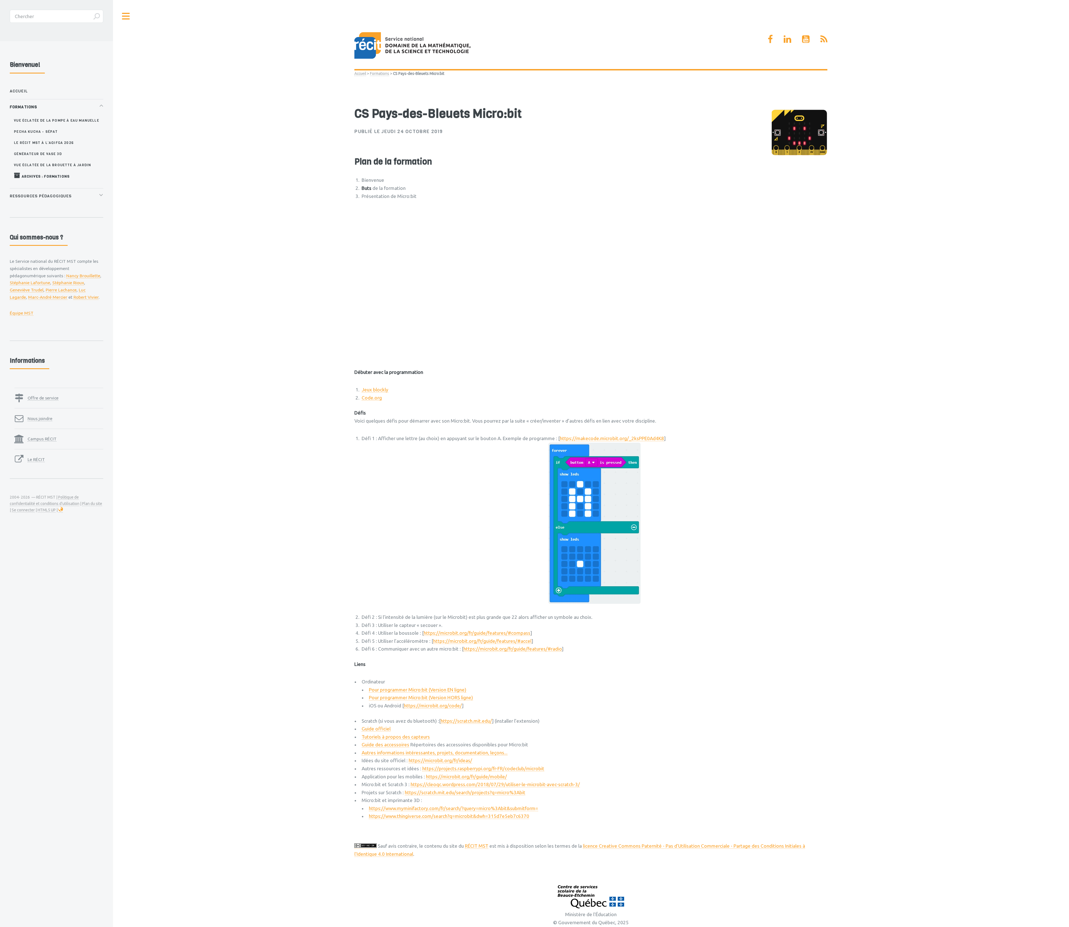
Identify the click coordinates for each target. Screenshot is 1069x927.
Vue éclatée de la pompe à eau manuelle (56, 120)
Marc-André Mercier (47, 297)
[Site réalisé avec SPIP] (60, 510)
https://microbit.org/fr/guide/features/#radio (513, 648)
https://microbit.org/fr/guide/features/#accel (482, 641)
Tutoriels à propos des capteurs (396, 736)
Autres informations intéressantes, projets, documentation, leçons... (434, 752)
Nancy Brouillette (83, 275)
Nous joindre (40, 418)
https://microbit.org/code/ (433, 705)
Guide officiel (376, 728)
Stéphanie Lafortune (30, 282)
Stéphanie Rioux (68, 282)
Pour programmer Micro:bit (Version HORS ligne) (421, 697)
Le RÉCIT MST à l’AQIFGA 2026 (44, 142)
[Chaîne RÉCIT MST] (806, 39)
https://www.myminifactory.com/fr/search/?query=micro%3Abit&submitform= (453, 808)
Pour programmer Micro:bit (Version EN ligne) (417, 689)
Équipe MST (21, 312)
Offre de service (43, 397)
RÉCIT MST (476, 845)
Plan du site (92, 503)
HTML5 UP (47, 510)
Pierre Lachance (61, 289)
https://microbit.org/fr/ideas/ (440, 760)
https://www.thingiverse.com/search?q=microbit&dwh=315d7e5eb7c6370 (449, 816)
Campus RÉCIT (42, 438)
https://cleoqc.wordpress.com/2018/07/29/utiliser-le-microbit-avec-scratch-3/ (495, 784)
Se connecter (23, 510)
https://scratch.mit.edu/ (466, 721)
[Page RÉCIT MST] (770, 39)
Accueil (360, 73)
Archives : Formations (45, 176)
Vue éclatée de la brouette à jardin (52, 165)
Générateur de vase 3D (38, 153)
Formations (379, 73)
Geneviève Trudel (26, 289)
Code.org (372, 397)
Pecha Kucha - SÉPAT (36, 131)
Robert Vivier (86, 297)
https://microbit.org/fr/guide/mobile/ (466, 776)
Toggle (126, 16)
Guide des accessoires (385, 744)
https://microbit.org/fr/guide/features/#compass (477, 633)
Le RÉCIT (36, 459)
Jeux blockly (375, 389)
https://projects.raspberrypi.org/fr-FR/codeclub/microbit (483, 768)
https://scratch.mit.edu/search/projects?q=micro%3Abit (465, 792)
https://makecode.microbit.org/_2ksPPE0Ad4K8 (612, 438)
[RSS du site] (823, 39)
